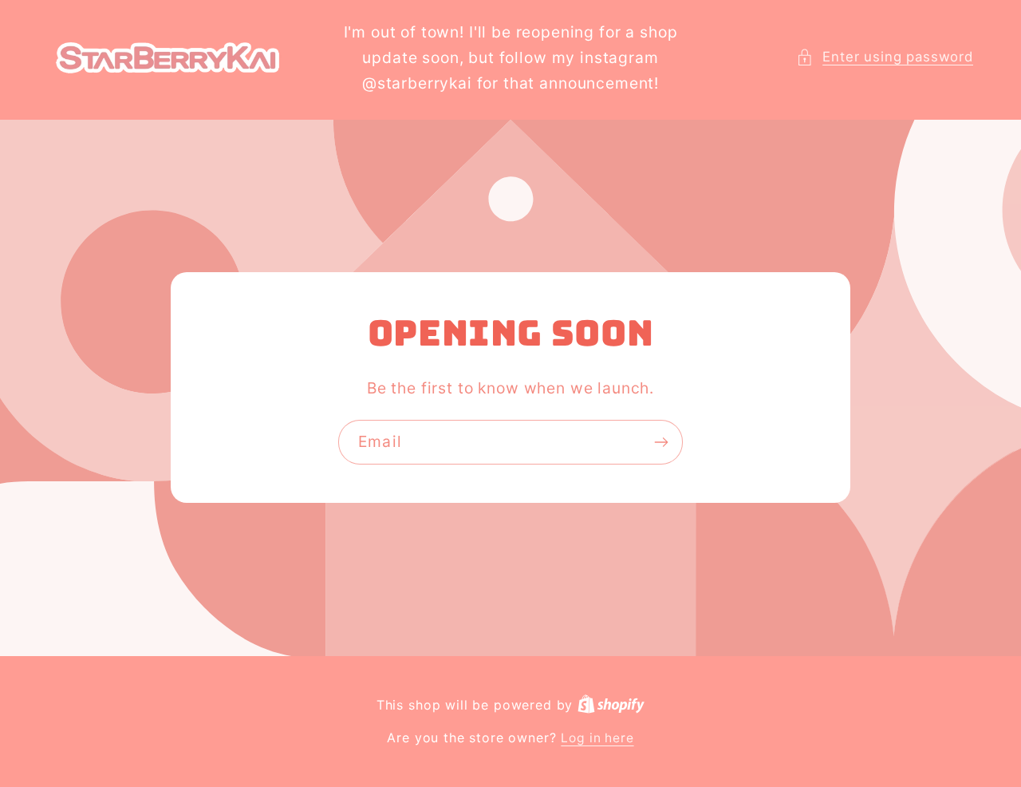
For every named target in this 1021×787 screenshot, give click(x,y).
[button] (884, 57)
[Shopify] (611, 705)
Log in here (597, 737)
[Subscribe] (661, 443)
